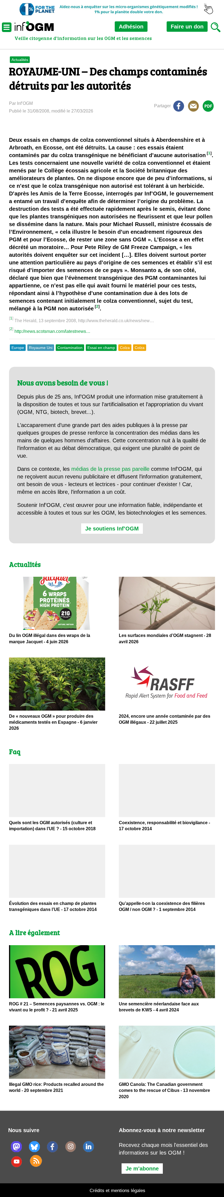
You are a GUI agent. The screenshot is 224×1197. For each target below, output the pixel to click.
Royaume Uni (40, 347)
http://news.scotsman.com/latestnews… (52, 331)
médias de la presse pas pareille (110, 469)
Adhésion (131, 27)
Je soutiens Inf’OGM (112, 529)
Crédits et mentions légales (117, 1190)
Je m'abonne (142, 1169)
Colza (125, 347)
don (187, 27)
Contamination (69, 347)
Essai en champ (101, 347)
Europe (17, 347)
